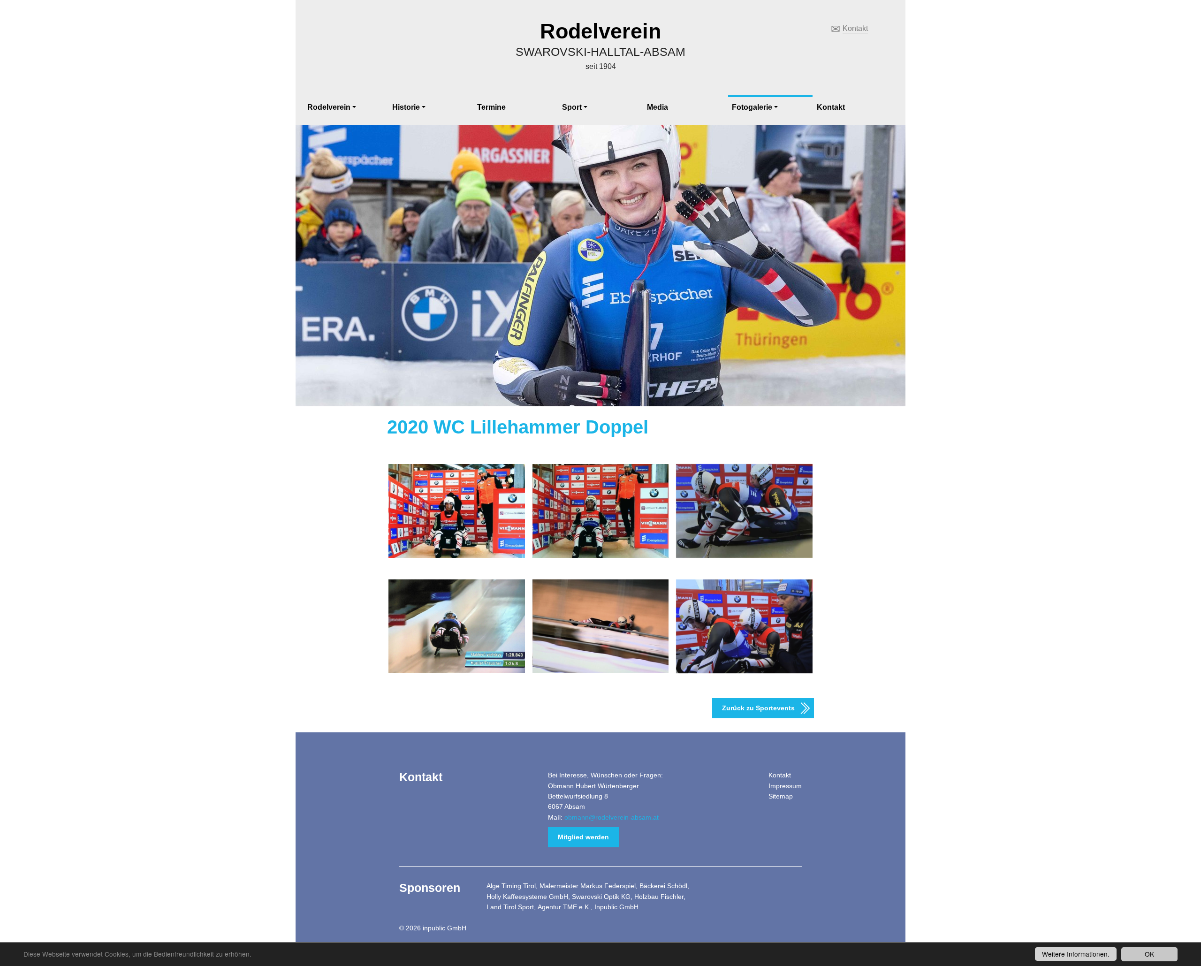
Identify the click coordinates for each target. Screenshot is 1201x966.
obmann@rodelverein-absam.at (611, 817)
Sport (572, 107)
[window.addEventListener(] (456, 626)
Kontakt (855, 28)
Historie (406, 107)
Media (657, 107)
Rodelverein (600, 31)
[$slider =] (456, 511)
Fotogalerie (752, 107)
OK (1149, 953)
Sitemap (780, 796)
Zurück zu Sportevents (758, 708)
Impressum (785, 786)
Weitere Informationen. (1076, 953)
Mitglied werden (583, 837)
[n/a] (600, 511)
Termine (491, 107)
